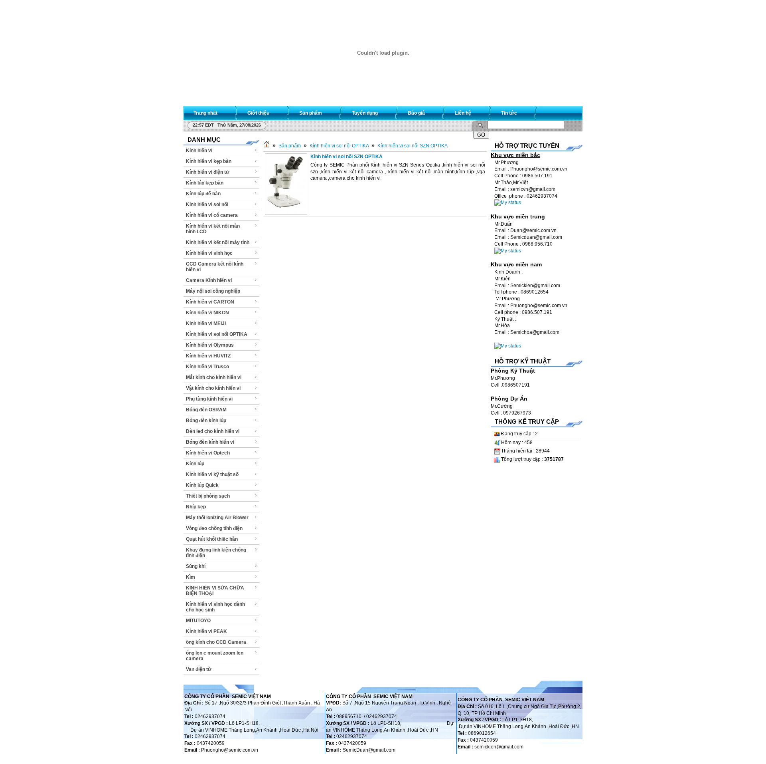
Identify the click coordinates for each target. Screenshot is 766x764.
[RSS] (569, 111)
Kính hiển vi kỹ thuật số (212, 474)
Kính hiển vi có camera (212, 215)
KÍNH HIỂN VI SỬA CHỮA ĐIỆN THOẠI (215, 590)
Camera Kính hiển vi (209, 280)
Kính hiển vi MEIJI (206, 323)
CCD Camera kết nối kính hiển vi (214, 266)
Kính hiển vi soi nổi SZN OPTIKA (412, 146)
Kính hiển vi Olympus (210, 345)
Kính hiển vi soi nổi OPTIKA (216, 334)
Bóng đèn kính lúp (206, 420)
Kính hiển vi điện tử (207, 172)
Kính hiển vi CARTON (210, 302)
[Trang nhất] (266, 146)
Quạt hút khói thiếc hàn (212, 539)
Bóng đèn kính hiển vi (210, 442)
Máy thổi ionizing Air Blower (217, 517)
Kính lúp (195, 463)
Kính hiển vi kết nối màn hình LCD (213, 228)
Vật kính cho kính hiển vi (213, 388)
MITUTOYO (198, 620)
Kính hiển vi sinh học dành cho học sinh (215, 607)
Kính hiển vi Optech (208, 453)
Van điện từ (198, 669)
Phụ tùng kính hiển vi (209, 399)
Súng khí (195, 566)
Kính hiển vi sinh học (209, 253)
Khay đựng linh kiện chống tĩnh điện (216, 552)
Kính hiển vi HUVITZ (208, 356)
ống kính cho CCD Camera (216, 642)
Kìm (190, 577)
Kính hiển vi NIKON (207, 313)
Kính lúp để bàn (203, 193)
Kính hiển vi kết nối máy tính (217, 242)
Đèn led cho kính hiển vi (212, 431)
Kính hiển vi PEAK (206, 631)
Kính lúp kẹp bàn (204, 183)
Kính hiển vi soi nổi (207, 204)
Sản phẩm (289, 146)
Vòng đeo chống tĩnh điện (214, 528)
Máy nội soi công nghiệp (213, 291)
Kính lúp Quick (202, 485)
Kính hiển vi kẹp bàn (208, 161)
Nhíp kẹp (196, 507)
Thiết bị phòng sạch (208, 496)
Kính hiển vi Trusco (207, 366)
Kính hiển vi (199, 150)
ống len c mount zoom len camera (214, 655)
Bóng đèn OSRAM (206, 410)
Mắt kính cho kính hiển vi (213, 377)
